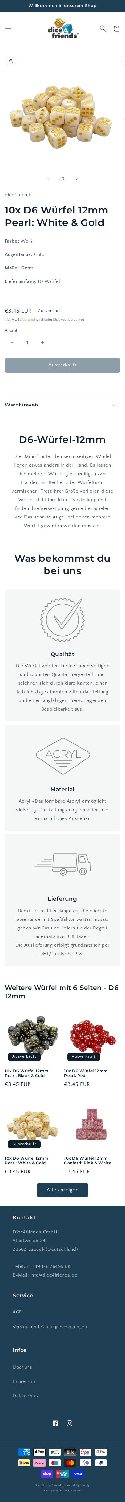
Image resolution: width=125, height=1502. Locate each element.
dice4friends (54, 1485)
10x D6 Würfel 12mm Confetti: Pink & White (87, 1161)
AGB (17, 1312)
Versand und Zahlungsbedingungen (50, 1326)
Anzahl (11, 330)
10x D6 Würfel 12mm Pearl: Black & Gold (27, 1073)
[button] (8, 28)
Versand (28, 320)
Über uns (22, 1367)
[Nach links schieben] (48, 179)
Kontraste (74, 1490)
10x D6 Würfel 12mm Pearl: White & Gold (27, 1161)
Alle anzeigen (63, 1190)
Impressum (24, 1381)
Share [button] (18, 384)
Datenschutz (26, 1396)
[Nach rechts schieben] (77, 179)
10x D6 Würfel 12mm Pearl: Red (86, 1073)
